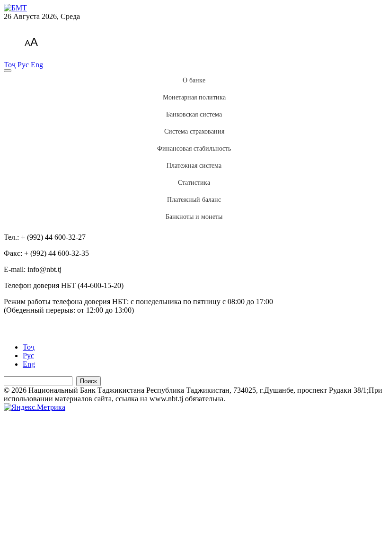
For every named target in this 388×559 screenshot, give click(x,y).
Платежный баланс (194, 199)
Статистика (194, 182)
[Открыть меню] (7, 70)
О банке (194, 80)
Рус (23, 65)
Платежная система (194, 165)
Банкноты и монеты (194, 216)
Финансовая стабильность (194, 148)
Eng (37, 65)
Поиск (88, 381)
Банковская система (194, 114)
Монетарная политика (194, 97)
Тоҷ (10, 65)
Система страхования (194, 131)
